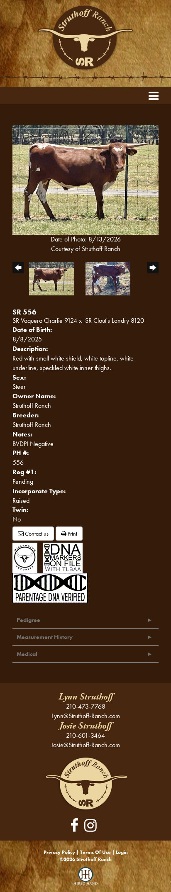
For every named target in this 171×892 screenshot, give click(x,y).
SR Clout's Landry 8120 (114, 320)
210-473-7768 (85, 706)
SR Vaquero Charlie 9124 (44, 320)
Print (71, 533)
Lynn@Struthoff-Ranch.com (85, 716)
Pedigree (28, 620)
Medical (27, 654)
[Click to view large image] (85, 179)
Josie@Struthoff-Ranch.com (85, 745)
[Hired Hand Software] (85, 879)
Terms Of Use (95, 852)
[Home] (86, 783)
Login (122, 852)
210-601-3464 (85, 735)
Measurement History (45, 637)
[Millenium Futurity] (27, 557)
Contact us (36, 533)
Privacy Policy (59, 852)
